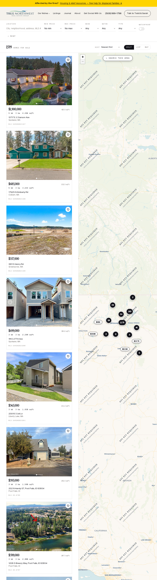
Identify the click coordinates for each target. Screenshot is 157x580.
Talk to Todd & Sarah (137, 13)
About (77, 13)
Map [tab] (146, 47)
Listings (56, 13)
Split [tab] (129, 47)
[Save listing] (68, 59)
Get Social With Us (93, 13)
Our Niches (44, 13)
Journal (67, 13)
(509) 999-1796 (113, 13)
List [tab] (138, 47)
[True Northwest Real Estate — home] (20, 13)
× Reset (12, 36)
